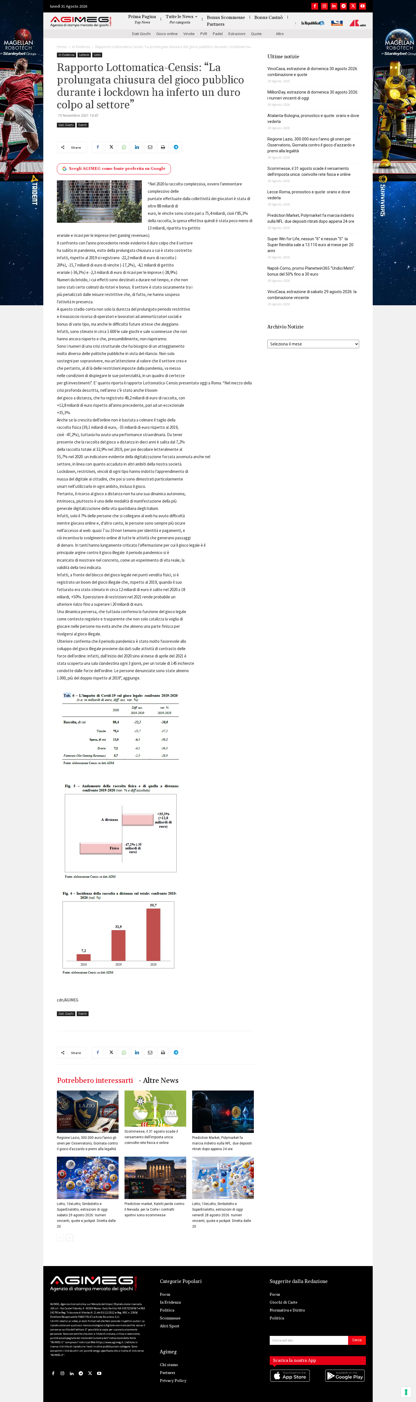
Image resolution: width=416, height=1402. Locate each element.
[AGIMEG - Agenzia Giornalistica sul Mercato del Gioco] (81, 22)
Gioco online (167, 33)
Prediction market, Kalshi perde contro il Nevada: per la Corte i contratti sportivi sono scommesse (154, 1209)
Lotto (97, 55)
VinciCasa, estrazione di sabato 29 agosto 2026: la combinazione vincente (312, 294)
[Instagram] (324, 6)
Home (62, 46)
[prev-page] (60, 1237)
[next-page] (69, 1237)
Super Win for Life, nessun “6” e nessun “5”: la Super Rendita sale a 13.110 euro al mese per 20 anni (310, 245)
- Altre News (159, 1080)
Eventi (82, 125)
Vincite (189, 33)
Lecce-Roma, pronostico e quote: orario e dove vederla (308, 195)
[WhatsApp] (123, 147)
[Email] (149, 147)
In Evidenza (81, 46)
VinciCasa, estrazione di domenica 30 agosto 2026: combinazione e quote (312, 71)
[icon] (290, 1381)
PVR (203, 33)
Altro (280, 33)
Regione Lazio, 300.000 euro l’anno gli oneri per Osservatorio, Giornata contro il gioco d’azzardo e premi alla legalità (87, 1143)
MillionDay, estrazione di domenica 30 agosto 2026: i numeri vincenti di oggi (312, 95)
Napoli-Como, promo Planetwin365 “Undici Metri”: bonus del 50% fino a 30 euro (311, 271)
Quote (256, 33)
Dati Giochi (141, 33)
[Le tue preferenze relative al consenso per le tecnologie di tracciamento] (406, 1392)
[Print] (162, 147)
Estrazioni (236, 33)
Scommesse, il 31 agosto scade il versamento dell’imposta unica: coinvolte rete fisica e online (151, 1137)
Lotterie (84, 55)
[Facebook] (314, 6)
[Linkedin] (334, 6)
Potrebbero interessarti (95, 1080)
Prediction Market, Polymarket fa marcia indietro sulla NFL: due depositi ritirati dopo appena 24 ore (222, 1143)
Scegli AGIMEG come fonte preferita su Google (117, 168)
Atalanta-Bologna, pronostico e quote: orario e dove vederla (313, 118)
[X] (352, 6)
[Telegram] (343, 6)
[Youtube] (362, 6)
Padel (218, 33)
